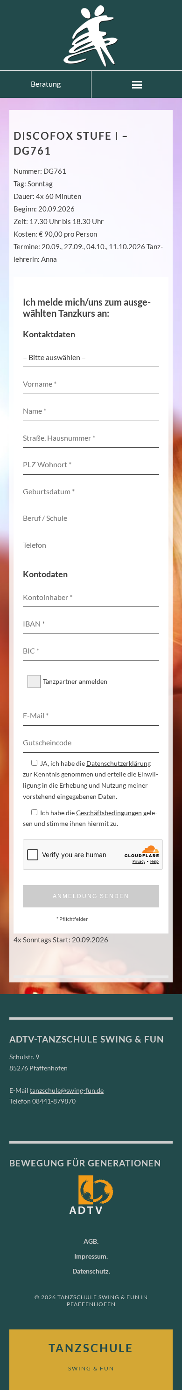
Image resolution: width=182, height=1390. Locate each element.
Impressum (90, 1256)
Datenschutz (90, 1271)
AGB (90, 1241)
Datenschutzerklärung (118, 763)
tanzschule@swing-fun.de (67, 1090)
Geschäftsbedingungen (109, 813)
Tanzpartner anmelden (75, 681)
